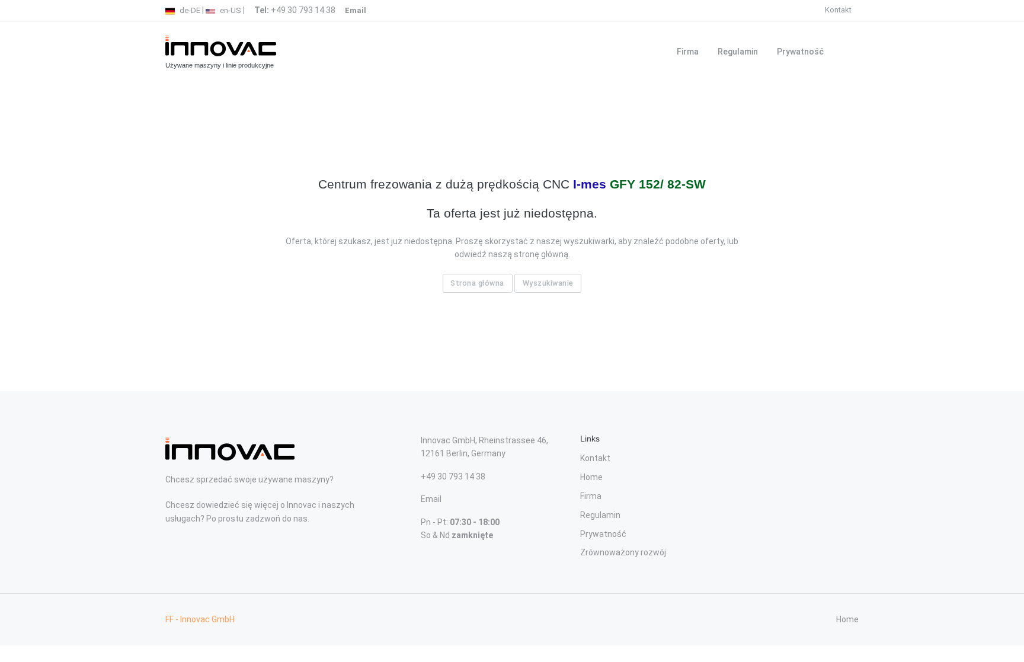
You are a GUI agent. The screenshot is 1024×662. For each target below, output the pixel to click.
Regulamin (738, 51)
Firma (688, 51)
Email (431, 499)
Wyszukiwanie (548, 283)
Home (591, 477)
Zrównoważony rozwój (623, 552)
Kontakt (838, 9)
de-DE (189, 10)
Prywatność (800, 51)
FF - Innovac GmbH (200, 619)
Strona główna (477, 283)
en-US (229, 10)
